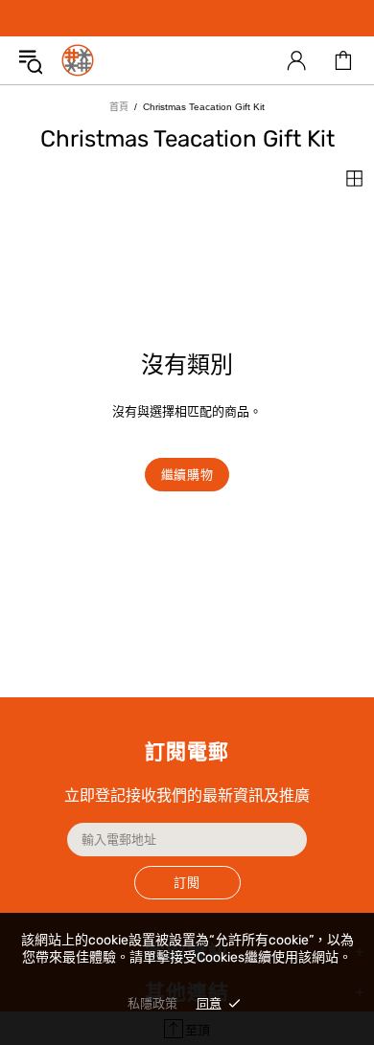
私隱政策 (152, 1003)
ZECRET (77, 60)
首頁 (119, 107)
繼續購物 (187, 474)
